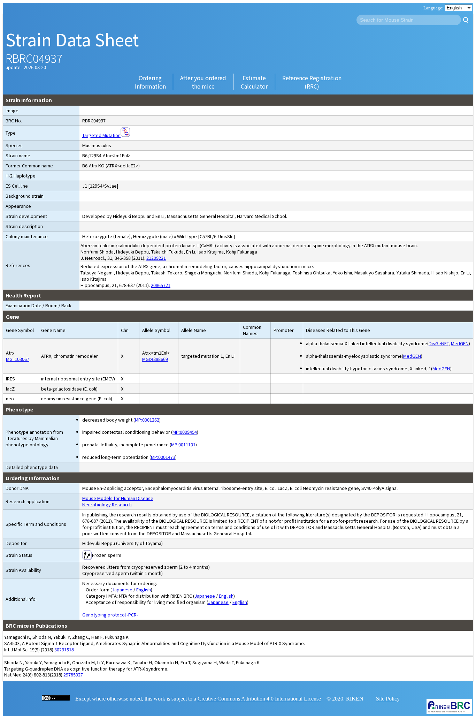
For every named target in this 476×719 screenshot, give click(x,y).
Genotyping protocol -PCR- (110, 614)
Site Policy (388, 699)
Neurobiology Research (107, 504)
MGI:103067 (17, 359)
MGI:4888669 (155, 359)
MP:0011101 (183, 444)
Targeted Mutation (101, 135)
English (143, 589)
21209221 (156, 258)
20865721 (160, 285)
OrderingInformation (150, 82)
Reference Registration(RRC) (311, 82)
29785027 (73, 674)
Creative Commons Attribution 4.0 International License (259, 699)
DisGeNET (438, 343)
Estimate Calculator (254, 82)
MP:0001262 (147, 419)
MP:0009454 (184, 432)
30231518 (64, 649)
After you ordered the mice (203, 82)
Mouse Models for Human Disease (117, 498)
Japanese (122, 589)
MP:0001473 (163, 457)
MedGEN (460, 343)
